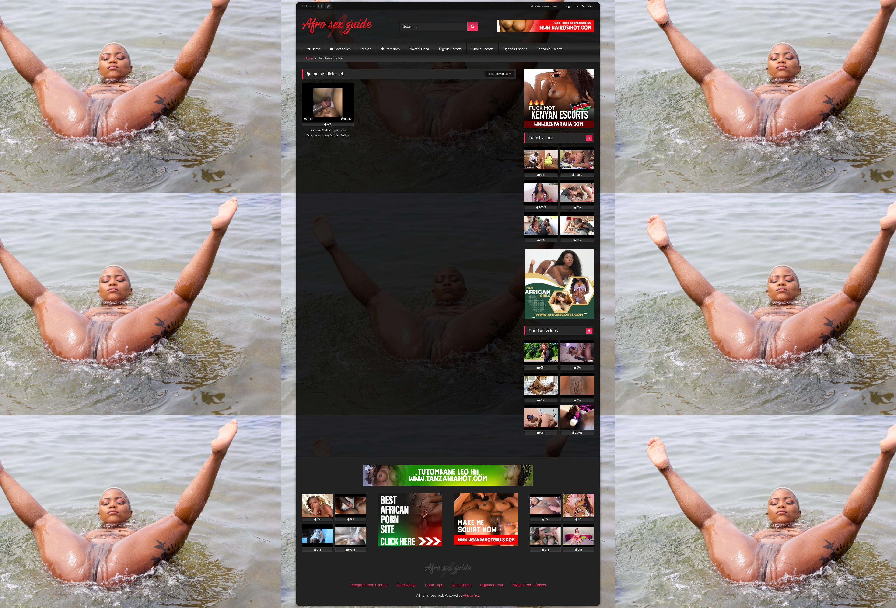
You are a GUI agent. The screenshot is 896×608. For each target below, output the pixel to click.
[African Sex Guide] (337, 26)
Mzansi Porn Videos (529, 585)
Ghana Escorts (483, 49)
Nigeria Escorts (450, 49)
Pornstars (392, 49)
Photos (366, 49)
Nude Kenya (406, 585)
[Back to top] (881, 594)
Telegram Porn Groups (368, 585)
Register (587, 6)
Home (316, 49)
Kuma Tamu (462, 585)
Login (568, 6)
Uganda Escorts (515, 49)
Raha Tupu (434, 585)
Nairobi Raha (419, 49)
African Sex (471, 595)
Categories (343, 49)
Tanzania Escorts (549, 49)
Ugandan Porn (492, 585)
